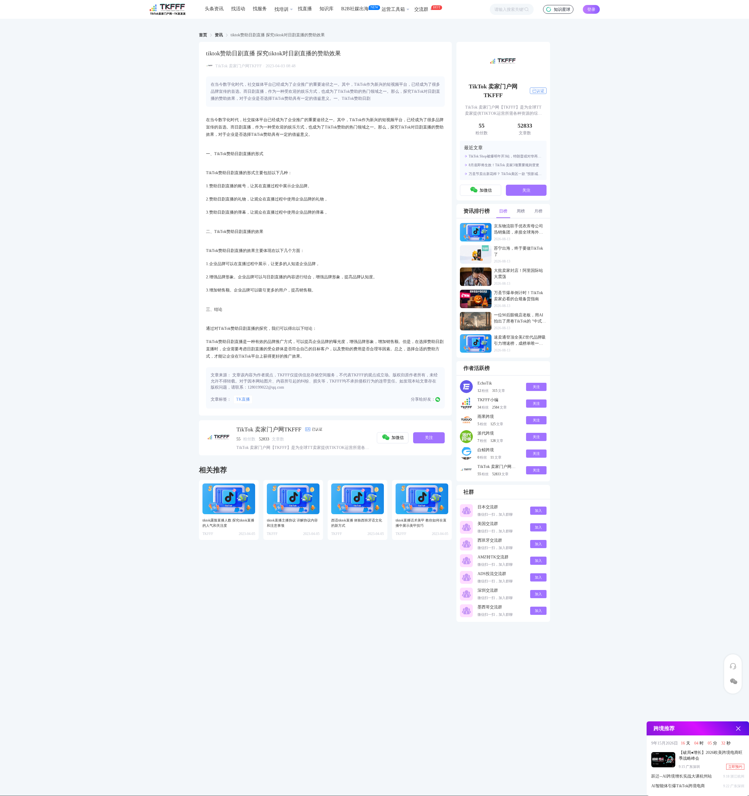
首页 (203, 35)
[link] (203, 35)
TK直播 (243, 399)
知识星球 (562, 9)
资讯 (219, 35)
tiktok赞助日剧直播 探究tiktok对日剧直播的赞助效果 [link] (278, 35)
